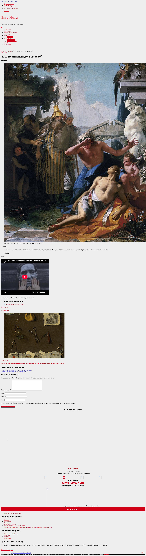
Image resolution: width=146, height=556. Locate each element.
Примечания (11, 40)
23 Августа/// (5, 310)
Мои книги (7, 31)
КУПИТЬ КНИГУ (73, 509)
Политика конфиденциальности (14, 525)
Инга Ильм (9, 17)
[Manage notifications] (142, 552)
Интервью (10, 37)
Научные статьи (9, 4)
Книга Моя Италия (9, 7)
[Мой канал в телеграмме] (82, 478)
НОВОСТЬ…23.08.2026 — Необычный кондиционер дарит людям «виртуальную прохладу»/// (32, 363)
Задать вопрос (8, 5)
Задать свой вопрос (10, 524)
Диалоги (6, 35)
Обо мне (6, 11)
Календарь (7, 44)
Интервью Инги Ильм (11, 8)
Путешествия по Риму (11, 534)
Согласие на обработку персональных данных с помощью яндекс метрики (28, 527)
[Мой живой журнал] (45, 478)
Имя (3, 393)
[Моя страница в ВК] (100, 478)
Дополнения (8, 38)
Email (3, 397)
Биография (7, 29)
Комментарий (6, 390)
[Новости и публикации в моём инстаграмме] (63, 478)
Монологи (7, 34)
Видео (6, 42)
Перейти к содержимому (9, 1)
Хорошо (106, 554)
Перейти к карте (7, 550)
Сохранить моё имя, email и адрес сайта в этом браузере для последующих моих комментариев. (39, 403)
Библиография (12, 41)
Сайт (2, 400)
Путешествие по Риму (11, 32)
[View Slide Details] (12, 513)
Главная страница (6, 51)
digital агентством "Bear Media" (21, 553)
